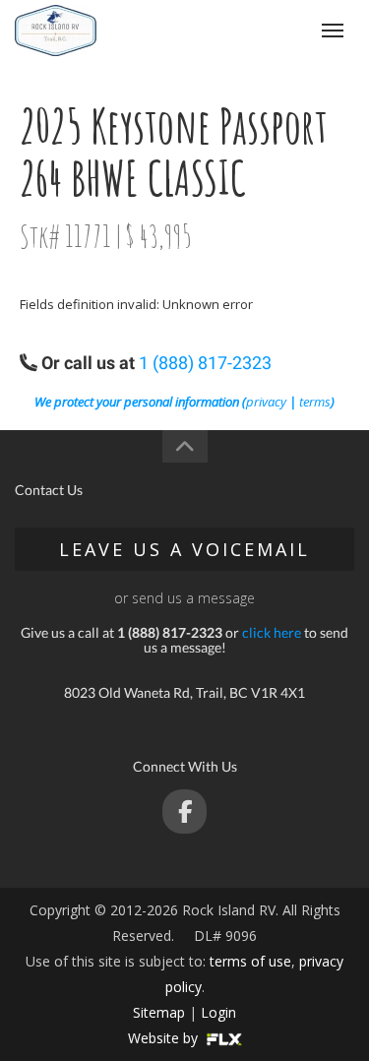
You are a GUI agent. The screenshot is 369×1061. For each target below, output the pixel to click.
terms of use (250, 961)
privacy (266, 401)
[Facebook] (184, 811)
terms (315, 401)
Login (218, 1012)
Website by (165, 1038)
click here (271, 632)
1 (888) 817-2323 (205, 362)
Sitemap (159, 1012)
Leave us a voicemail (184, 549)
